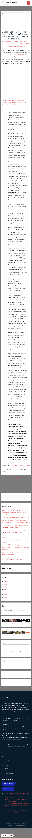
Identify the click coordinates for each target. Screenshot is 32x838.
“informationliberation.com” (18, 46)
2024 (5, 586)
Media (11, 43)
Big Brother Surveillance (19, 41)
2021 (5, 594)
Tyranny (16, 43)
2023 (5, 589)
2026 (5, 581)
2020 (5, 597)
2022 (5, 592)
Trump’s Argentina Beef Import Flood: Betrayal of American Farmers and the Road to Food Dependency (15, 513)
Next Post (16, 482)
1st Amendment (6, 41)
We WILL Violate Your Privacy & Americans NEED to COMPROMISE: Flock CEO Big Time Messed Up (15, 547)
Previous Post (16, 477)
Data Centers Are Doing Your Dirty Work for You (16, 517)
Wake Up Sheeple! (9, 2)
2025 (5, 584)
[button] (7, 835)
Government (5, 43)
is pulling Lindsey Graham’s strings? (19, 465)
